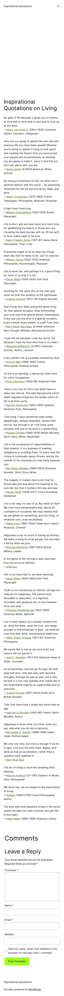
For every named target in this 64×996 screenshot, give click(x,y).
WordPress (34, 989)
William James (14, 259)
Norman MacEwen (17, 547)
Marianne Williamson (18, 346)
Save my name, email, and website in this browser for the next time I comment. (32, 950)
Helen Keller (13, 818)
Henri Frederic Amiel (18, 240)
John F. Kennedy (16, 657)
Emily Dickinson (15, 381)
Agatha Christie (15, 432)
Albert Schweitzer (16, 196)
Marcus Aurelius (15, 775)
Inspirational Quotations (18, 6)
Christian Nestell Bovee (20, 610)
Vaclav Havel (13, 492)
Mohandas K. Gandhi (18, 732)
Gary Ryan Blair (15, 759)
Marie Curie (13, 523)
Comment (11, 870)
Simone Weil (13, 361)
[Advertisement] (32, 54)
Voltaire (10, 795)
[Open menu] (58, 6)
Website (9, 934)
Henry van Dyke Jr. (17, 129)
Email (9, 919)
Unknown (11, 566)
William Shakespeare (18, 212)
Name (9, 905)
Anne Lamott (13, 169)
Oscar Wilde (13, 279)
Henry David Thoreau (18, 637)
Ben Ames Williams (17, 468)
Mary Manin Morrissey (19, 326)
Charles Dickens (15, 299)
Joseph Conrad (15, 692)
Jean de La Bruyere (17, 712)
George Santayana (17, 405)
